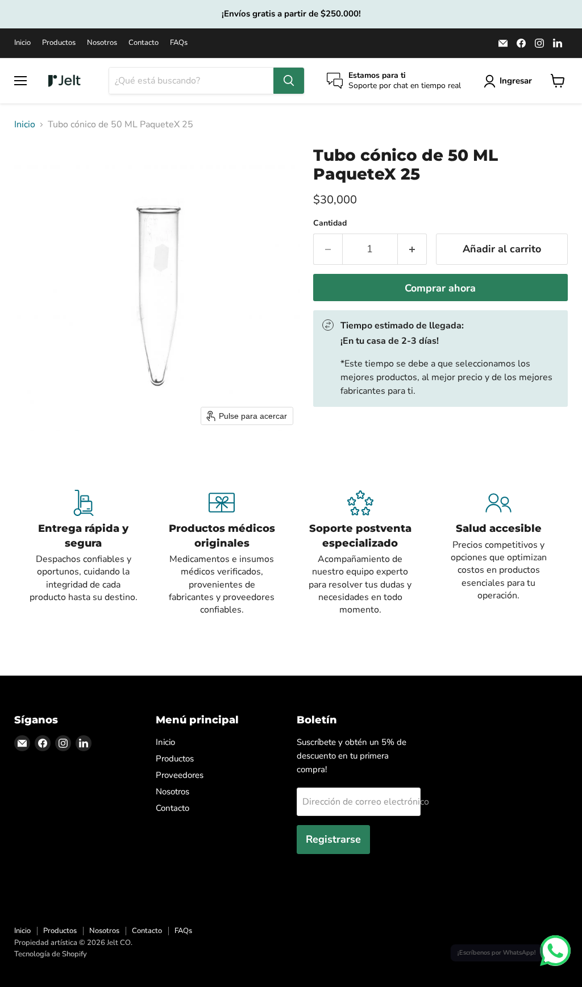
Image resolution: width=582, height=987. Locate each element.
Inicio (22, 43)
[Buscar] (288, 81)
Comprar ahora (440, 288)
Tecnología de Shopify (50, 954)
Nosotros (102, 43)
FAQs (179, 43)
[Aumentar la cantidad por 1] (412, 249)
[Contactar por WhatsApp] (555, 950)
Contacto (143, 43)
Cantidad (330, 223)
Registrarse (333, 839)
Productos (59, 43)
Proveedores (179, 775)
